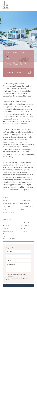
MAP (18, 72)
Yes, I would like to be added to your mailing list (18, 278)
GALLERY (10, 72)
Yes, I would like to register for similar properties (17, 275)
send (18, 285)
